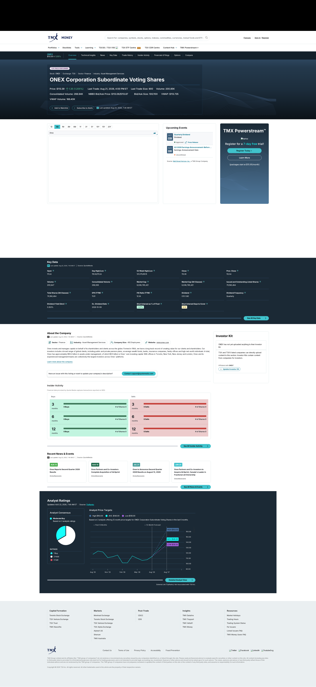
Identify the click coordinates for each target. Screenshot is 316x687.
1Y (80, 127)
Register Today (243, 150)
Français (247, 38)
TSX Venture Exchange (58, 619)
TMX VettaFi (188, 623)
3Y (86, 127)
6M (74, 127)
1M (63, 127)
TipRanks (90, 504)
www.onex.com (163, 342)
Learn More (244, 157)
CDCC (140, 615)
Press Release (193, 142)
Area (51, 133)
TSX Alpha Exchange (102, 627)
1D (51, 127)
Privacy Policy (140, 650)
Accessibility (156, 650)
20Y (109, 127)
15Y (103, 127)
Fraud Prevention (173, 650)
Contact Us (107, 650)
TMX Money (188, 627)
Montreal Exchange (102, 615)
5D (57, 127)
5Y (92, 127)
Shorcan (97, 635)
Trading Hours (232, 619)
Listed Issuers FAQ (234, 631)
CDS (140, 619)
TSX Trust (53, 623)
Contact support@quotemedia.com (138, 373)
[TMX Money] (60, 38)
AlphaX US (98, 631)
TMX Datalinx (188, 615)
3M (69, 127)
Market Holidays (233, 615)
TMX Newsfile (55, 627)
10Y (98, 127)
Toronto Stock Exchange (59, 615)
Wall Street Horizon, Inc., (181, 161)
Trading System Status (236, 623)
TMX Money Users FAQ (236, 635)
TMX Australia (100, 638)
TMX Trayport (188, 619)
